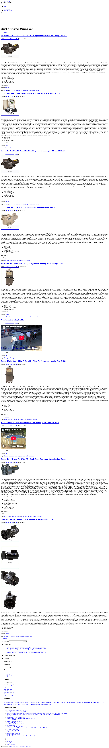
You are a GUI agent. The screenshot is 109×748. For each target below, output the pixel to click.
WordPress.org (10, 676)
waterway (7, 633)
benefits (6, 456)
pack (82, 702)
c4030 (5, 316)
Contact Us (6, 7)
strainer (23, 704)
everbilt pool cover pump (12, 729)
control (10, 147)
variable (46, 704)
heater (52, 702)
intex (65, 702)
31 (4, 693)
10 (4, 689)
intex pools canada (11, 725)
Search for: (6, 641)
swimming (36, 90)
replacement (7, 704)
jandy (68, 702)
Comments (10, 675)
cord (29, 702)
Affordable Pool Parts (6, 1)
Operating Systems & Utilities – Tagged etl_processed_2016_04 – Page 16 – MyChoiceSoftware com (30, 727)
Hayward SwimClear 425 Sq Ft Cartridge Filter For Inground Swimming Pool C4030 (33, 361)
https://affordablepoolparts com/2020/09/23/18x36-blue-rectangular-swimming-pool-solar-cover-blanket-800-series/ (33, 714)
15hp (4, 702)
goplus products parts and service (14, 721)
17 (4, 690)
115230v (6, 90)
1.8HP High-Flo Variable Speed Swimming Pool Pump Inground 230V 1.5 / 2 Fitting (26, 648)
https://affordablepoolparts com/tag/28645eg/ (17, 711)
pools (27, 456)
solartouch (21, 147)
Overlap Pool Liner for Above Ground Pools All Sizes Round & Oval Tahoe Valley (26, 651)
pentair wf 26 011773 (12, 719)
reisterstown (31, 456)
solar (17, 147)
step (21, 704)
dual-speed (18, 636)
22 (11, 690)
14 (10, 689)
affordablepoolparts (11, 715)
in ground (11, 516)
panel (85, 702)
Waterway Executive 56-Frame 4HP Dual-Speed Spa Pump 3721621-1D (28, 519)
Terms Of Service (8, 10)
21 (10, 690)
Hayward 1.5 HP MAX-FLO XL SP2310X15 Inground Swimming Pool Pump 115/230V (34, 36)
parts (87, 702)
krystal (70, 702)
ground (41, 702)
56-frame (13, 636)
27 (8, 692)
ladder (73, 702)
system (26, 147)
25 (5, 692)
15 (11, 689)
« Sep (5, 695)
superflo (24, 260)
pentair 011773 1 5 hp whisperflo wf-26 (16, 717)
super (27, 704)
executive (23, 636)
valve (29, 147)
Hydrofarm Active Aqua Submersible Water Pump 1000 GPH (21, 718)
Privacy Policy (7, 9)
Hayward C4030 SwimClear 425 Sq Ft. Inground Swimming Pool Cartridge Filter (32, 264)
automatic (11, 702)
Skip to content (4, 4)
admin (16, 38)
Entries (9, 674)
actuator (6, 147)
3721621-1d (7, 636)
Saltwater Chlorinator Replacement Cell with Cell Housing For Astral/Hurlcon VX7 (26, 652)
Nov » (11, 695)
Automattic (12, 746)
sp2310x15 (31, 90)
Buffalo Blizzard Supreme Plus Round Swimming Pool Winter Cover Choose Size (26, 647)
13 (8, 689)
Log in (8, 672)
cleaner (21, 702)
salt (11, 704)
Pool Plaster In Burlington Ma (12, 320)
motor (10, 260)
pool (24, 90)
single (25, 516)
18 (5, 690)
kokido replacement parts (12, 731)
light (75, 702)
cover (31, 702)
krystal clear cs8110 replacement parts (15, 723)
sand (13, 704)
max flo (20, 90)
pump (26, 90)
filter (14, 316)
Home (5, 6)
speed (34, 516)
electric (34, 702)
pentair (6, 145)
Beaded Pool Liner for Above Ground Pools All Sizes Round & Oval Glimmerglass (26, 649)
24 (4, 692)
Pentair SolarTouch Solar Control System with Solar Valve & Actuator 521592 (30, 93)
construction (11, 456)
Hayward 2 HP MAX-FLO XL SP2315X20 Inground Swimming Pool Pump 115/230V (33, 151)
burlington (6, 358)
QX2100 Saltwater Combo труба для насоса (17, 710)
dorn (16, 456)
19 (7, 690)
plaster (11, 358)
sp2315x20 (31, 204)
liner (77, 702)
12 (7, 689)
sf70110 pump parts (11, 722)
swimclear (29, 316)
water (49, 704)
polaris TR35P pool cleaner (13, 730)
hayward (7, 87)
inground (16, 90)
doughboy (20, 456)
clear (24, 702)
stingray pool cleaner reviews (13, 734)
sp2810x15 (30, 516)
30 (13, 692)
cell (18, 702)
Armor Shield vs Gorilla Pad (13, 733)
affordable (7, 702)
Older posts (4, 32)
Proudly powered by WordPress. (23, 746)
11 (5, 689)
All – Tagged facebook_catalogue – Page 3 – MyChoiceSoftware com (23, 735)
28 (10, 692)
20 (8, 690)
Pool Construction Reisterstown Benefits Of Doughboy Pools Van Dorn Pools (30, 423)
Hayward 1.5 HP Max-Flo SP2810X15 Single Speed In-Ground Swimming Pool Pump (33, 459)
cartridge (10, 316)
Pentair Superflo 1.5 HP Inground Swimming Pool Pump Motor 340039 (28, 207)
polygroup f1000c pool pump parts (15, 726)
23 (13, 690)
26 (7, 692)
